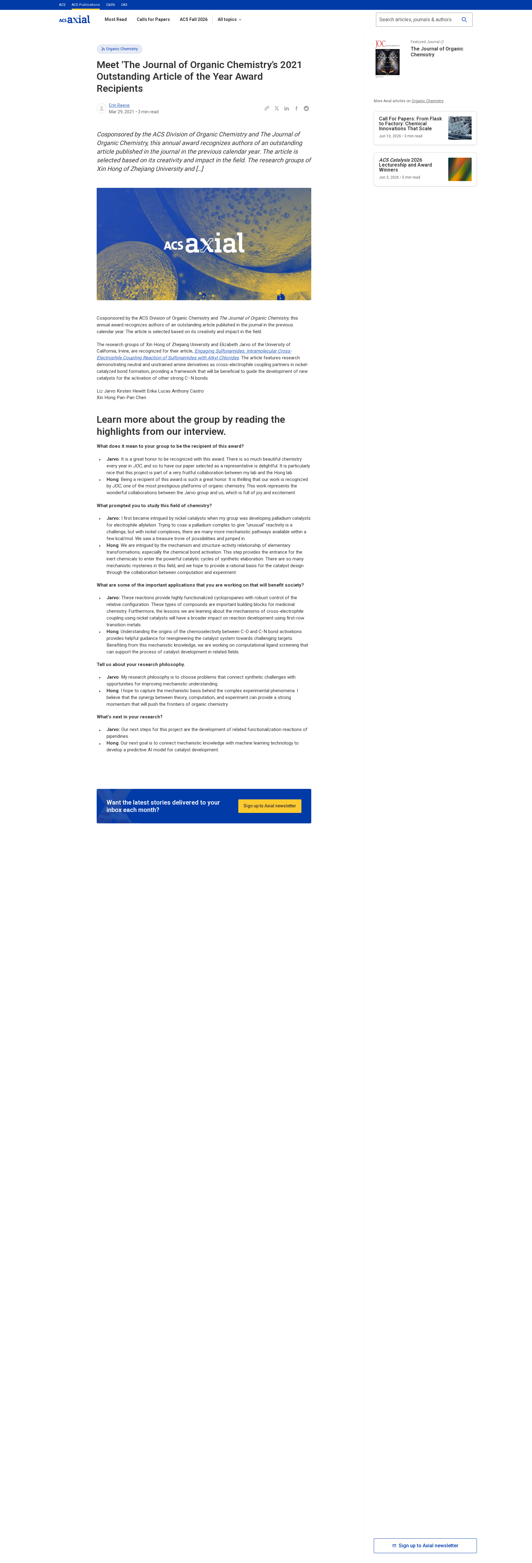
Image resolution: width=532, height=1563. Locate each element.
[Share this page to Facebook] (296, 108)
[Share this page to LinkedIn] (287, 108)
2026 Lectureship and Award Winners (405, 165)
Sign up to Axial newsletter (270, 805)
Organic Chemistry (122, 49)
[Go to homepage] (74, 19)
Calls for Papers (153, 19)
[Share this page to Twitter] (277, 108)
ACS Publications (86, 5)
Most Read (116, 19)
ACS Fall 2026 (194, 19)
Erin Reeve (119, 105)
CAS (124, 5)
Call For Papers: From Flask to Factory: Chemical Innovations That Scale (410, 123)
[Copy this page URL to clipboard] (267, 108)
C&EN (110, 5)
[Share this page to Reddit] (306, 108)
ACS (62, 5)
